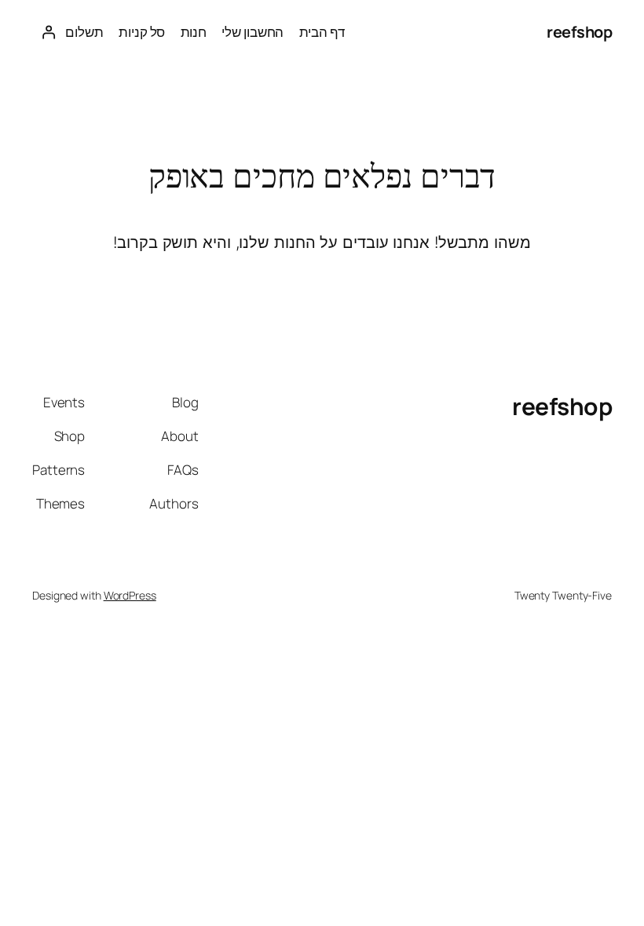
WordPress (130, 595)
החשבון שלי (252, 32)
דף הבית (322, 32)
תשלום (84, 32)
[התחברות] (48, 32)
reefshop (579, 31)
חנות (194, 32)
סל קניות (142, 32)
